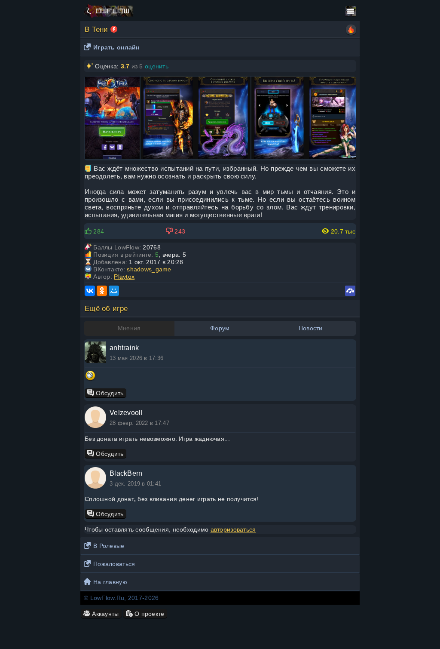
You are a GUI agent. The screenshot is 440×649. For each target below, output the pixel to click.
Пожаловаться (114, 563)
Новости (311, 328)
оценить (156, 66)
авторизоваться (233, 529)
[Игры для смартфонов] (113, 29)
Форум (219, 328)
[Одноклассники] (102, 291)
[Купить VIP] (351, 30)
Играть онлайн (116, 47)
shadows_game (149, 269)
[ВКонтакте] (90, 291)
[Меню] (350, 11)
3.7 (125, 66)
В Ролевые (109, 545)
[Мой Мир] (114, 291)
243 (179, 231)
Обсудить (109, 393)
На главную (110, 581)
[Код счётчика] (350, 291)
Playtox (124, 276)
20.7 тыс (342, 231)
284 (98, 231)
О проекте (149, 613)
